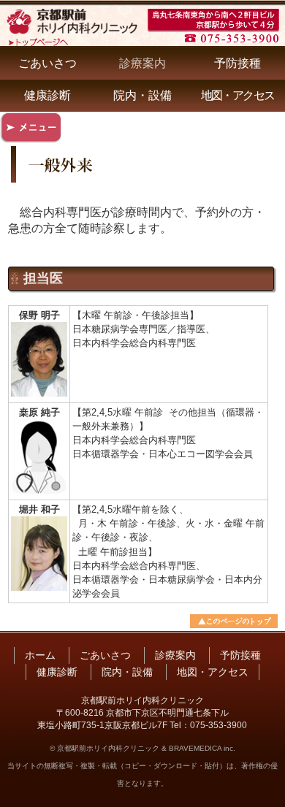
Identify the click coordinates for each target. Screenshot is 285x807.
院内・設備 (142, 95)
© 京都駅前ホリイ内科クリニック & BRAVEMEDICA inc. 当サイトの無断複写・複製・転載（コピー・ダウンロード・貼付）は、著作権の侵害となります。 (142, 766)
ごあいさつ (47, 63)
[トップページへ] (71, 37)
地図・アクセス (238, 95)
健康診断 (47, 95)
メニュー (31, 127)
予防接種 (237, 63)
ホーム (40, 655)
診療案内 (142, 63)
